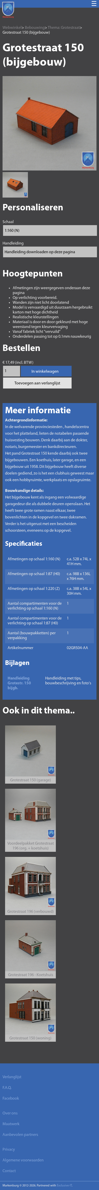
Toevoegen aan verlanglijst (37, 383)
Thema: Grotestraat (64, 28)
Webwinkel (12, 28)
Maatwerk (11, 1124)
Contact (9, 1171)
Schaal (8, 222)
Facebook (11, 1099)
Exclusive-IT (64, 1185)
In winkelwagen (45, 372)
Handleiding (13, 243)
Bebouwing (35, 28)
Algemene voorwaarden (23, 1160)
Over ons (10, 1113)
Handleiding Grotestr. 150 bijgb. (19, 683)
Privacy (9, 1150)
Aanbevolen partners (20, 1135)
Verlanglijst (12, 1077)
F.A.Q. (7, 1088)
